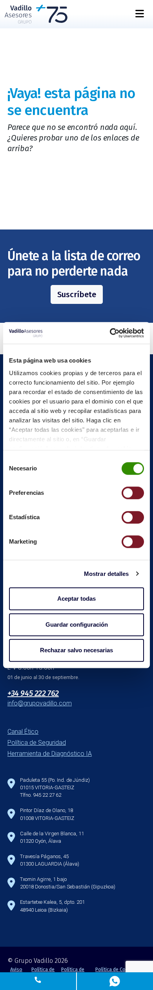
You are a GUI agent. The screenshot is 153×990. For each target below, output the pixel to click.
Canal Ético (22, 731)
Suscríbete (76, 294)
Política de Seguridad (36, 742)
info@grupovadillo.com (39, 703)
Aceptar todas (76, 598)
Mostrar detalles (106, 573)
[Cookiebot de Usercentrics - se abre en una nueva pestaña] (110, 333)
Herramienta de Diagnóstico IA (49, 753)
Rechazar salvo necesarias (76, 650)
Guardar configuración (77, 624)
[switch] (133, 493)
